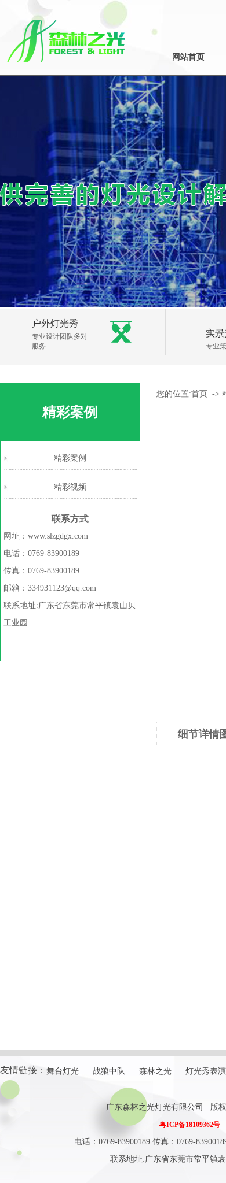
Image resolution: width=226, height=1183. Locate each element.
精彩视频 (70, 487)
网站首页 (188, 57)
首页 (199, 394)
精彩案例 (70, 458)
